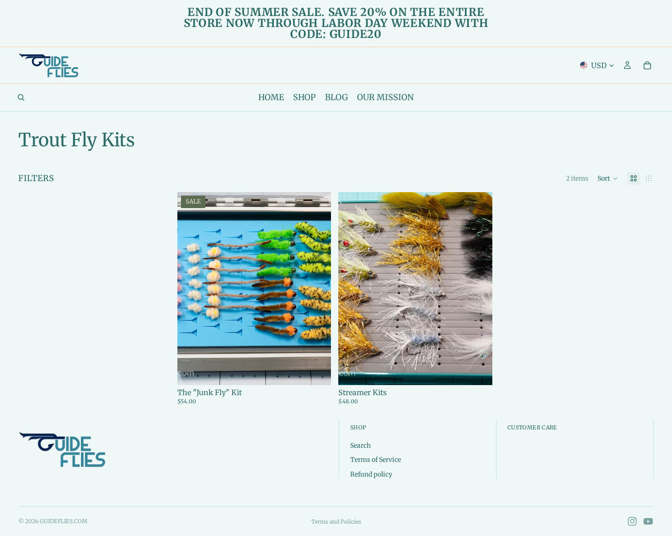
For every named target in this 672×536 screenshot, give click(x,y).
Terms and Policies (336, 521)
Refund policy (371, 474)
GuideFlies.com (63, 521)
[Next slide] (317, 289)
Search (360, 445)
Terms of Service (375, 460)
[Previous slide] (191, 289)
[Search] (21, 97)
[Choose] (317, 371)
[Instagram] (632, 521)
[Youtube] (648, 521)
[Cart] (647, 65)
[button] (607, 178)
